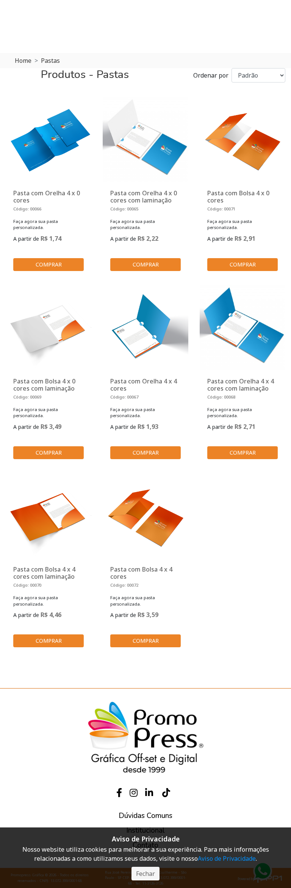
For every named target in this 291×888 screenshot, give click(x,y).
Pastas (50, 60)
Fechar (145, 873)
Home (23, 60)
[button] (145, 816)
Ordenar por (210, 75)
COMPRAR (49, 264)
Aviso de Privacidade (227, 858)
